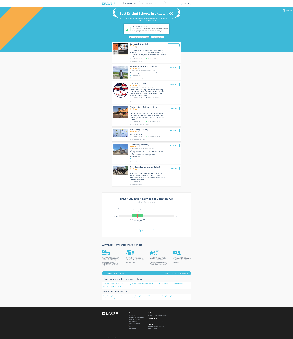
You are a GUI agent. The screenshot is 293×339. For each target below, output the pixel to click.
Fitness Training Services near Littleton (168, 298)
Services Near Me (134, 319)
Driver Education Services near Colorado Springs (141, 284)
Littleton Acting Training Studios (166, 296)
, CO (125, 291)
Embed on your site (147, 231)
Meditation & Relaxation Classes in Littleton (142, 298)
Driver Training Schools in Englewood (113, 287)
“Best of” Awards (134, 325)
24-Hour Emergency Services (140, 37)
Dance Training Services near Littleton (114, 296)
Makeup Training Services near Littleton (141, 296)
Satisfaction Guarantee (136, 316)
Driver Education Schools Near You (113, 283)
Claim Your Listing (134, 323)
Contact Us (132, 328)
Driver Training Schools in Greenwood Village (170, 283)
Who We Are (132, 327)
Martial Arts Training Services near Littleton (115, 298)
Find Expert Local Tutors (136, 317)
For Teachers (133, 321)
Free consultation (158, 37)
